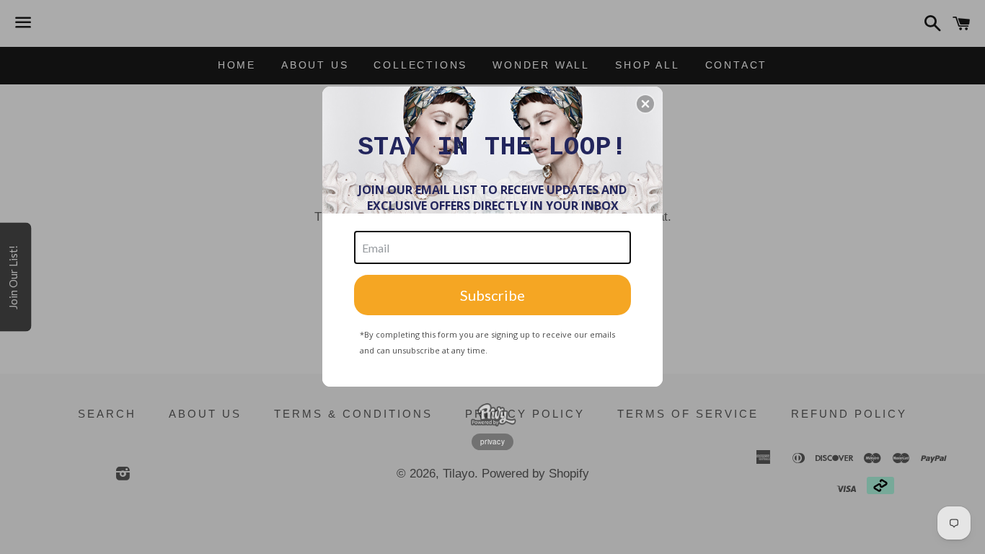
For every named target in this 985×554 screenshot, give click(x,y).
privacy (492, 441)
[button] (645, 104)
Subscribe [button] (492, 295)
